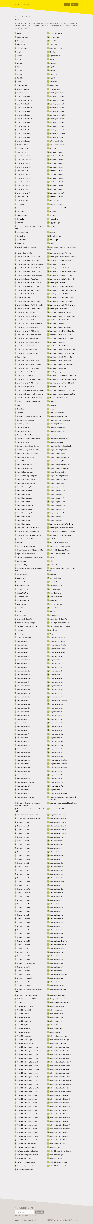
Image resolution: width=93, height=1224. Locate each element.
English (75, 1220)
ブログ (67, 4)
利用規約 (50, 1220)
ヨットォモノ (19, 16)
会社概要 (75, 4)
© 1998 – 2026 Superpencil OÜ (25, 1220)
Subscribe (39, 1212)
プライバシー (58, 1220)
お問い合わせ (67, 1220)
